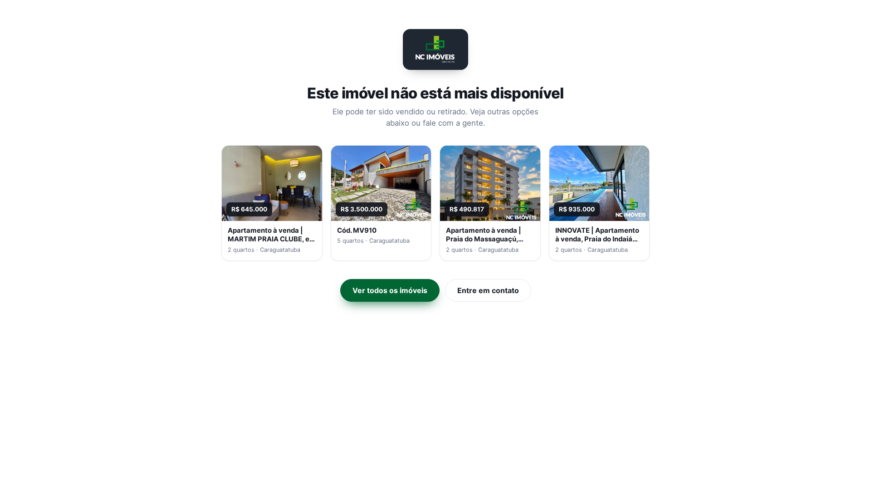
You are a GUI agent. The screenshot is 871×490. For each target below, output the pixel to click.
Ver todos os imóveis (389, 290)
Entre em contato (488, 290)
